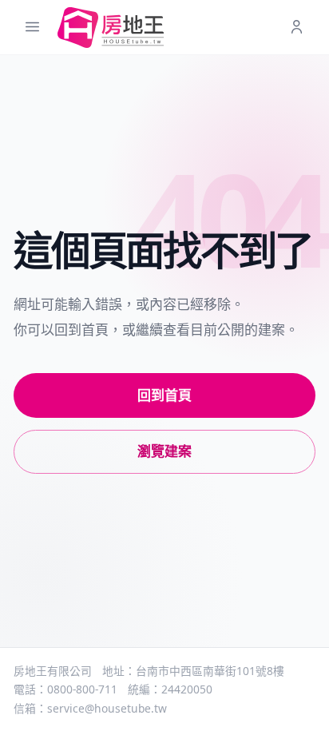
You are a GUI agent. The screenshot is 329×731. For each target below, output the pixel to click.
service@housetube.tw (107, 708)
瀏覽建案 (164, 451)
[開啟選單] (32, 27)
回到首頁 (164, 395)
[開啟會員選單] (296, 27)
